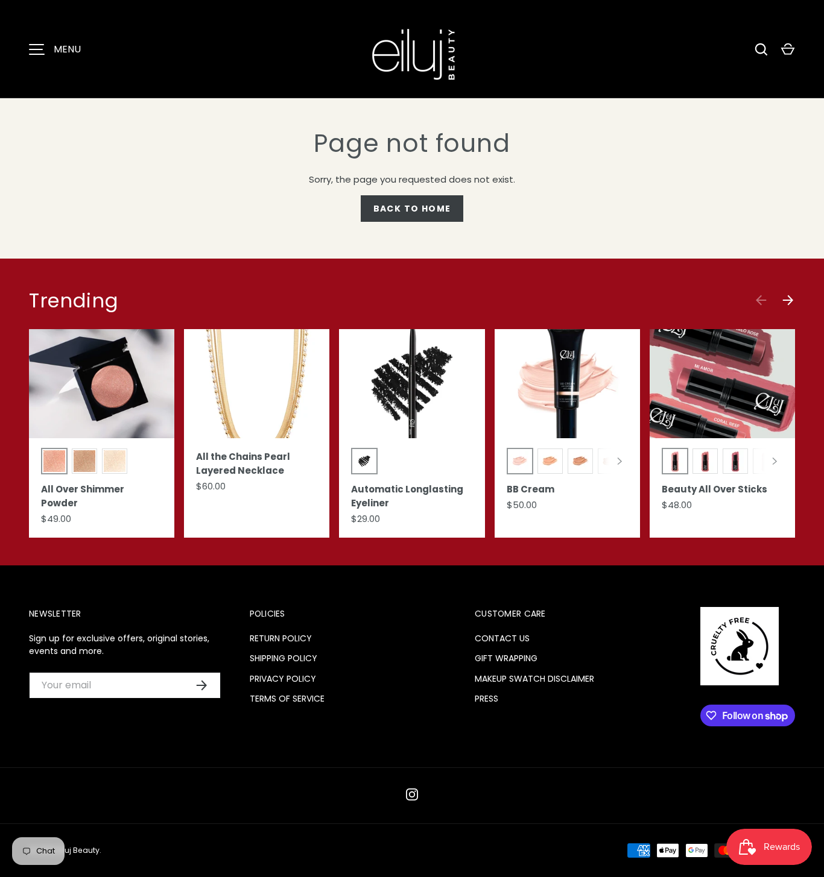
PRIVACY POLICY (283, 679)
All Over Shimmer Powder (82, 496)
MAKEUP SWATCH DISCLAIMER (534, 679)
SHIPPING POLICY (283, 658)
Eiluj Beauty (78, 850)
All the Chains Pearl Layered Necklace (243, 463)
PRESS (486, 699)
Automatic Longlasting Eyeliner (407, 496)
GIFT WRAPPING (506, 658)
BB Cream (530, 489)
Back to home (412, 209)
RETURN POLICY (281, 638)
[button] (788, 49)
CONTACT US (502, 638)
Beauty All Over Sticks (714, 489)
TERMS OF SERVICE (287, 699)
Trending (73, 300)
